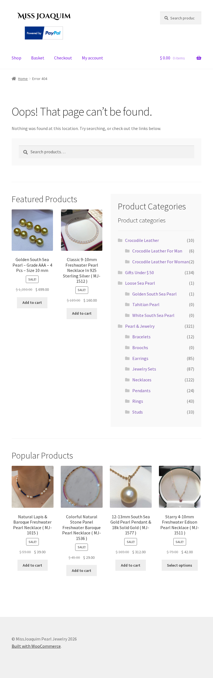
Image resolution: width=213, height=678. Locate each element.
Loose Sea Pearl (140, 283)
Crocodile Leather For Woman (160, 261)
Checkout (63, 58)
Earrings (140, 358)
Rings (137, 401)
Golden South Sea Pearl (154, 294)
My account (92, 58)
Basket (37, 58)
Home (23, 78)
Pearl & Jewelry (139, 326)
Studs (137, 412)
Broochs (140, 347)
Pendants (141, 390)
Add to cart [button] (32, 302)
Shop (16, 58)
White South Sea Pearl (153, 315)
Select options (179, 565)
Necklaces (141, 379)
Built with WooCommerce (36, 646)
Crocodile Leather (142, 240)
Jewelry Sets (144, 369)
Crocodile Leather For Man (157, 251)
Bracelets (141, 336)
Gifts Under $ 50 (139, 272)
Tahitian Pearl (145, 304)
